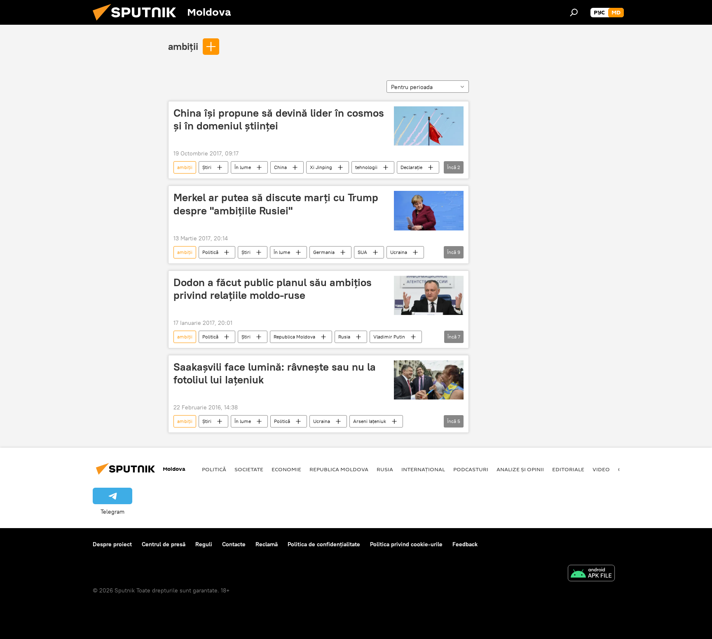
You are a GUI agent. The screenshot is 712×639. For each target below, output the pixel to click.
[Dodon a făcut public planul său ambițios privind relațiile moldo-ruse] (429, 295)
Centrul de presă (163, 544)
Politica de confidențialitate (324, 544)
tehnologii (366, 167)
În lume (242, 167)
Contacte (234, 544)
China (280, 167)
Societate (248, 469)
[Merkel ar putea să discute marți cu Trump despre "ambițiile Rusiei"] (429, 210)
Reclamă (266, 544)
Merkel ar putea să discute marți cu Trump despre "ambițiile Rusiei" (275, 204)
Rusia (344, 337)
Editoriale (568, 469)
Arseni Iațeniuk (369, 421)
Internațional (423, 469)
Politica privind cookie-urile (406, 544)
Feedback (465, 544)
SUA (362, 252)
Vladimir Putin (389, 337)
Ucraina (398, 252)
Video (601, 469)
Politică (210, 252)
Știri (206, 167)
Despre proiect (112, 544)
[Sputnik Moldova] (137, 22)
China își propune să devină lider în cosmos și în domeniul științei (278, 119)
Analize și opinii (520, 469)
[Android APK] (591, 574)
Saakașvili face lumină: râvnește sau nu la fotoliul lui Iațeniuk (274, 373)
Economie (286, 469)
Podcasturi (470, 469)
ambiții (183, 46)
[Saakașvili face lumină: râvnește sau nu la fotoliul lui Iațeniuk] (429, 379)
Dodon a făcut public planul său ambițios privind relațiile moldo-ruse (272, 289)
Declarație (411, 167)
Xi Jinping (321, 167)
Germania (324, 252)
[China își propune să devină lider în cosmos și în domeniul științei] (429, 126)
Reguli (203, 544)
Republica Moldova (294, 337)
